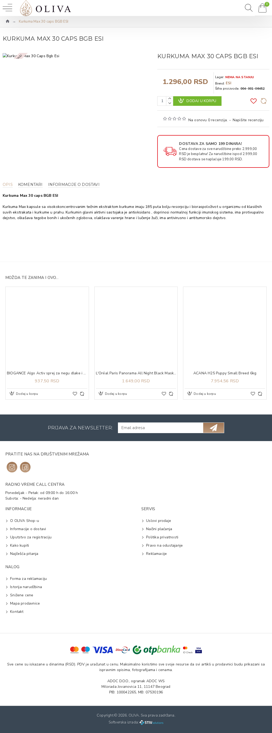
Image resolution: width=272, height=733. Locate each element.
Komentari (30, 184)
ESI (229, 83)
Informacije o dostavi (74, 184)
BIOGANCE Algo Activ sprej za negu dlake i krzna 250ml (47, 373)
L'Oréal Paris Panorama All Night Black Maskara (136, 373)
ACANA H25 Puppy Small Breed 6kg (224, 373)
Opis (8, 184)
